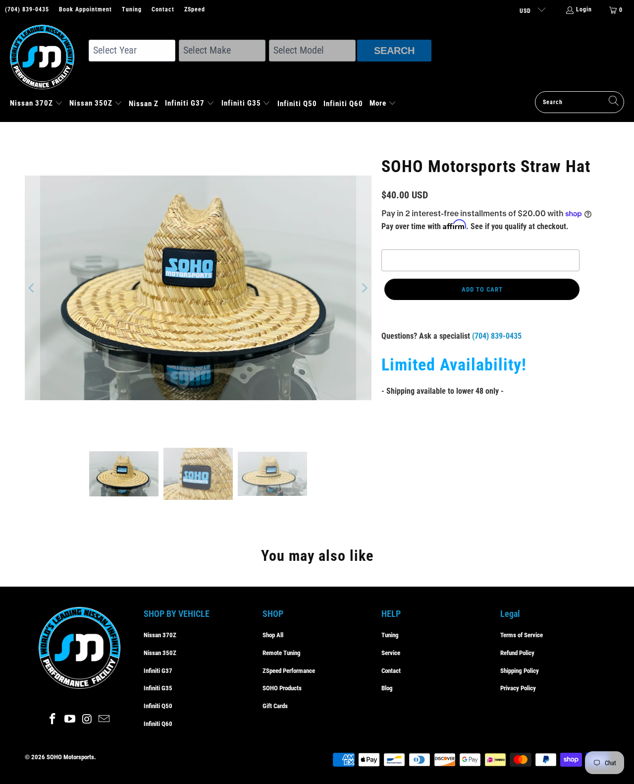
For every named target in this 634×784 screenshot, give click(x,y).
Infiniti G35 (158, 688)
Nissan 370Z (160, 635)
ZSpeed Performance (289, 670)
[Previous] (32, 288)
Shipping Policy (519, 670)
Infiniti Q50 (158, 706)
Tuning (132, 9)
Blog (387, 688)
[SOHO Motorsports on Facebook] (53, 719)
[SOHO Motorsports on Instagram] (87, 719)
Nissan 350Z (160, 653)
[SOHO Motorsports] (47, 58)
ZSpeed (194, 9)
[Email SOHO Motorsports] (104, 719)
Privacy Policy (518, 688)
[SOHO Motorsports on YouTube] (70, 719)
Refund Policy (517, 653)
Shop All (273, 635)
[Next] (364, 288)
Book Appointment (85, 9)
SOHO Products (282, 688)
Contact (163, 9)
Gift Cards (275, 706)
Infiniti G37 (158, 670)
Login (584, 9)
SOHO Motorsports (70, 757)
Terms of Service (521, 635)
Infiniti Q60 (158, 723)
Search (394, 50)
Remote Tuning (282, 653)
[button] (36, 104)
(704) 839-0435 (27, 9)
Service (390, 653)
